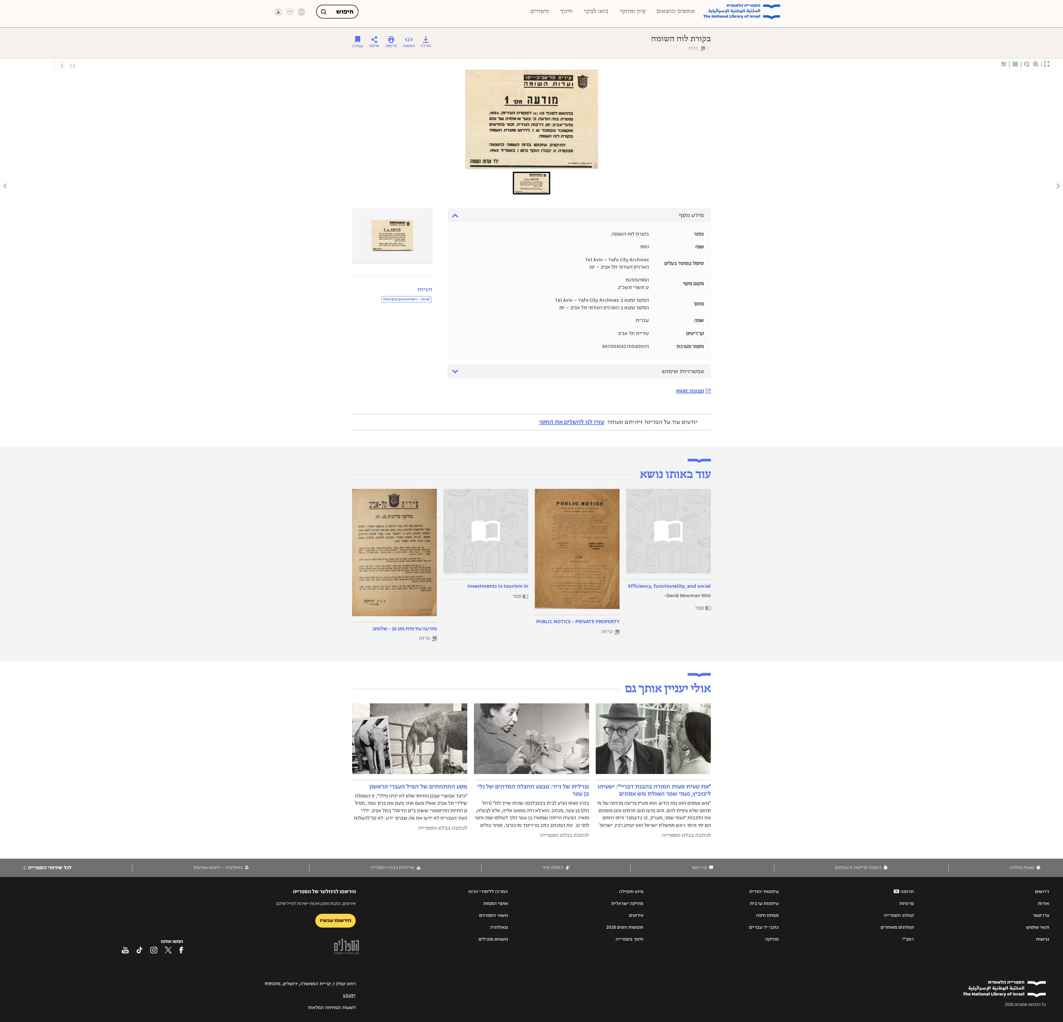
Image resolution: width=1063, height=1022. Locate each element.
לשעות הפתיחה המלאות (332, 1007)
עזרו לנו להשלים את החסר (571, 422)
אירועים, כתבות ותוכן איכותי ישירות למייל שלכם (316, 903)
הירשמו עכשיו (335, 920)
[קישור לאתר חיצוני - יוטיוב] (125, 950)
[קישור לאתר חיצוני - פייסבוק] (181, 950)
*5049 (349, 995)
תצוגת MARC (690, 391)
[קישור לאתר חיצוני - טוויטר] (168, 950)
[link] (1024, 867)
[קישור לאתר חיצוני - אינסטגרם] (153, 950)
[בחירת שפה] (301, 12)
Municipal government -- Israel (406, 299)
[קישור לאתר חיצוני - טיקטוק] (139, 950)
